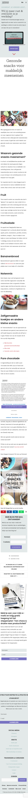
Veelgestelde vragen (14, 767)
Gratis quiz (14, 742)
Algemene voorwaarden (12, 785)
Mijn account (18, 788)
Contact (20, 417)
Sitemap (3, 785)
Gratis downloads (14, 746)
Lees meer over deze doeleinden (19, 404)
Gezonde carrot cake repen (11, 351)
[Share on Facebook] (9, 511)
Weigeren (14, 410)
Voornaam (7, 537)
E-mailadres (6, 542)
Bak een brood (9, 263)
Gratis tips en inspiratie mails (14, 749)
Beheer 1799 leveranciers (7, 404)
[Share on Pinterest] (3, 511)
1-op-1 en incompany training (14, 764)
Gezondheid (15, 556)
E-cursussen (14, 761)
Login (14, 773)
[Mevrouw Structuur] (5, 2)
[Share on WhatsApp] (21, 511)
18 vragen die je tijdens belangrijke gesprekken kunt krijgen (14, 567)
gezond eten (15, 558)
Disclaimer (4, 788)
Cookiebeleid (8, 417)
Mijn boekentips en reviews (14, 752)
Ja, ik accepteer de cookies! (14, 406)
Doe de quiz (14, 48)
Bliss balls (7, 348)
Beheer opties (14, 414)
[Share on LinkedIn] (15, 511)
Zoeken (22, 780)
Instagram (14, 736)
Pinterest (14, 733)
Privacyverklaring (15, 417)
